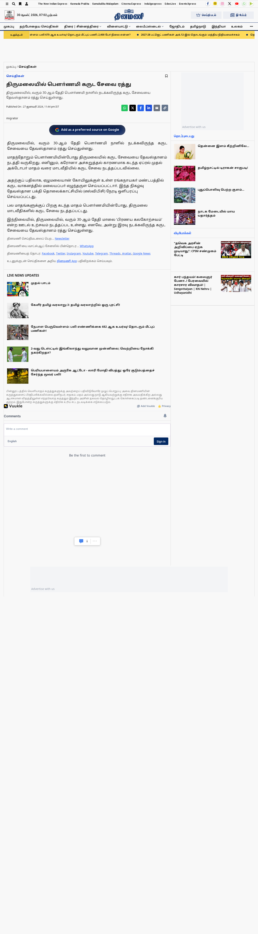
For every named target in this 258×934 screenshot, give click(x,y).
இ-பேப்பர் (241, 15)
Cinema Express (131, 3)
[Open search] (13, 4)
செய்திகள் (15, 76)
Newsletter (62, 238)
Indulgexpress (153, 3)
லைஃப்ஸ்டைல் (148, 26)
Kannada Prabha (79, 3)
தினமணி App (67, 261)
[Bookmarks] (20, 4)
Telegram (101, 253)
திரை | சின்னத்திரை (81, 26)
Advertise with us (194, 127)
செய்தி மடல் (209, 15)
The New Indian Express (53, 3)
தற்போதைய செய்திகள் (39, 26)
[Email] (157, 108)
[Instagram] (222, 3)
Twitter (60, 253)
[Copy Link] (165, 108)
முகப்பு (9, 26)
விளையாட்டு (117, 26)
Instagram (74, 253)
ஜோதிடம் (177, 26)
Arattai (126, 253)
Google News (142, 253)
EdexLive (170, 3)
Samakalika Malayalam (105, 3)
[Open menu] (7, 3)
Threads (115, 253)
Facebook (48, 253)
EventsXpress (187, 3)
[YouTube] (236, 3)
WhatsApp (87, 246)
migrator (12, 118)
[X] (229, 3)
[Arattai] (215, 3)
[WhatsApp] (244, 3)
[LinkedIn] (149, 108)
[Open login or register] (26, 4)
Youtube (88, 253)
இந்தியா (219, 26)
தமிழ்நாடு (198, 26)
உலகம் (237, 26)
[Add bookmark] (166, 76)
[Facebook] (207, 3)
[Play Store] (251, 3)
